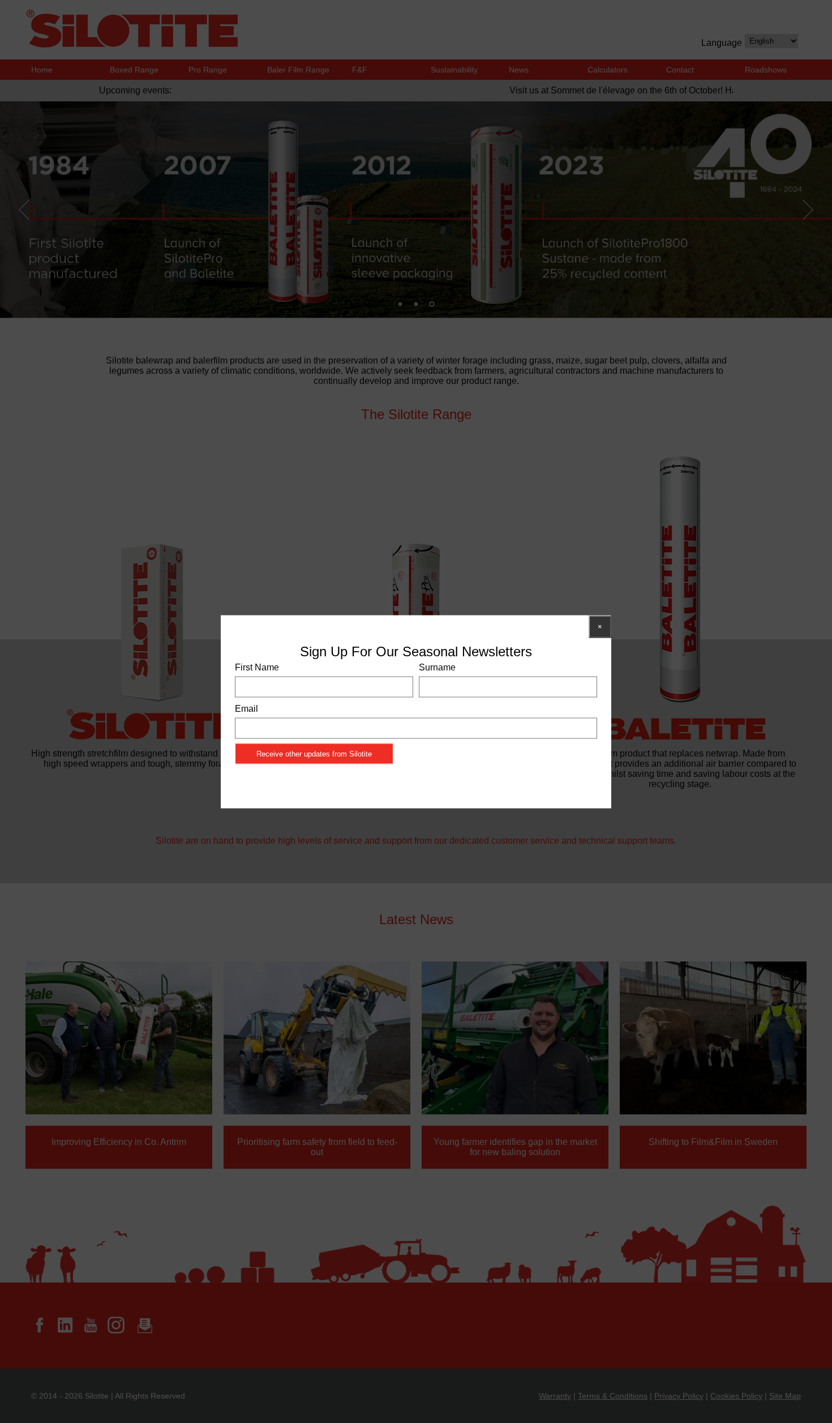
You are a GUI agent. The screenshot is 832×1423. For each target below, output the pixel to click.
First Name (257, 667)
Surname (437, 667)
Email (246, 708)
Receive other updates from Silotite (314, 753)
